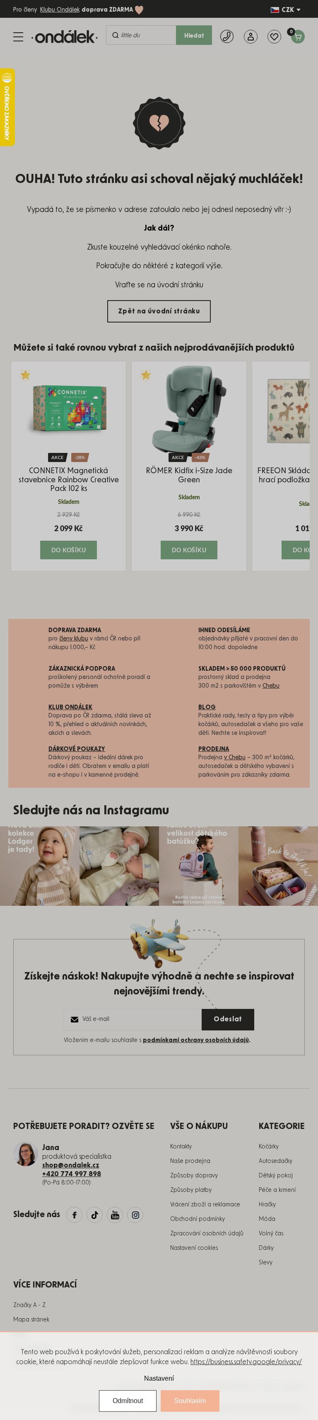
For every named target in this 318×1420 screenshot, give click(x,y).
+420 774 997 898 (71, 1174)
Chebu (271, 686)
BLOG (207, 707)
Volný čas (271, 1234)
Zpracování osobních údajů (206, 1234)
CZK (288, 10)
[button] (68, 535)
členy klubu (73, 639)
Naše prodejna (190, 1161)
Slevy (265, 1263)
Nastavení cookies (194, 1248)
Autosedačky (275, 1161)
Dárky (266, 1248)
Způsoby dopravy (194, 1176)
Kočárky (269, 1147)
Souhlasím (190, 1400)
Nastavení (159, 1378)
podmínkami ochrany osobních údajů (196, 1040)
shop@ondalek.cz (70, 1165)
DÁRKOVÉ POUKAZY (76, 749)
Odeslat (228, 1019)
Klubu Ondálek (60, 10)
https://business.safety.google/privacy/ (246, 1362)
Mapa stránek (31, 1320)
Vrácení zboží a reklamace (205, 1205)
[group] (68, 466)
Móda (267, 1219)
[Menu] (18, 37)
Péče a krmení (277, 1190)
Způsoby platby (191, 1190)
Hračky (267, 1205)
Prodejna (213, 749)
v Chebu (235, 758)
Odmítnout (128, 1400)
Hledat (194, 36)
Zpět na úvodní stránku (159, 311)
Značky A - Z (29, 1305)
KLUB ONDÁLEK (70, 707)
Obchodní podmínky (197, 1219)
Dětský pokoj (276, 1176)
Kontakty (181, 1147)
